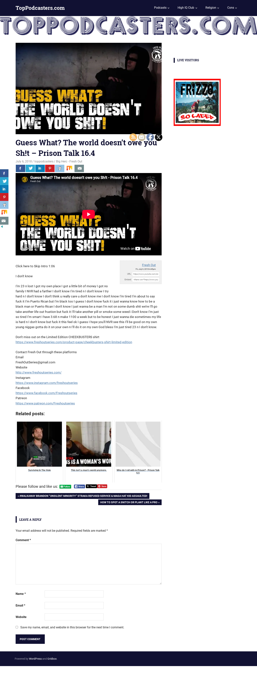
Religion (210, 7)
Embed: (128, 279)
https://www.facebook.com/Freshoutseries (46, 393)
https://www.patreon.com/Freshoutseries (45, 403)
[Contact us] (79, 168)
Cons (230, 7)
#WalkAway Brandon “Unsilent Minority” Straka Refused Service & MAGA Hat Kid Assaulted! (83, 496)
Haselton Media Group (39, 670)
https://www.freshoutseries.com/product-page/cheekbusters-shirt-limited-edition (74, 342)
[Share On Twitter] (30, 168)
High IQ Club (186, 7)
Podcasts (160, 7)
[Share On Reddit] (59, 168)
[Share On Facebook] (20, 168)
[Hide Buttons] (2, 227)
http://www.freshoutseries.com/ (39, 372)
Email (20, 605)
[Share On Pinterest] (50, 168)
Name (21, 594)
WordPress (35, 658)
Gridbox (52, 658)
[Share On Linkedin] (40, 168)
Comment (23, 540)
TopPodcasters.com (40, 7)
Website (21, 617)
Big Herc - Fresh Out (69, 161)
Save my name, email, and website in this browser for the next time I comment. (72, 627)
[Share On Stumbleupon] (69, 168)
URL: (129, 274)
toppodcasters (43, 161)
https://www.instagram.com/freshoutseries (47, 383)
